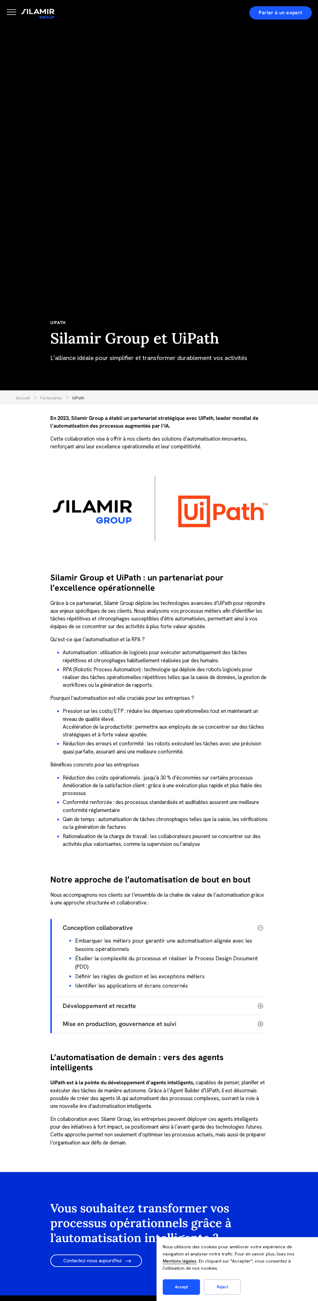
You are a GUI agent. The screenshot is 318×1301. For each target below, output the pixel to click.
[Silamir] (38, 14)
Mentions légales (180, 1261)
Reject (222, 1287)
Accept (181, 1287)
